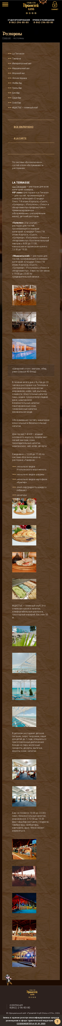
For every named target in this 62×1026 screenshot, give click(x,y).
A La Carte (20, 138)
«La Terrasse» (19, 186)
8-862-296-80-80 (19, 22)
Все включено (23, 127)
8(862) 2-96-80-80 (20, 1007)
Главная (6, 38)
